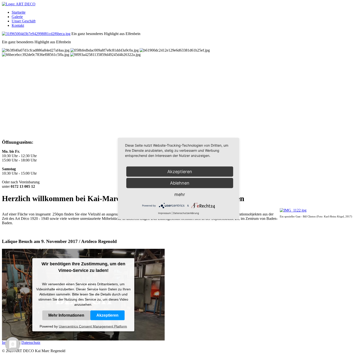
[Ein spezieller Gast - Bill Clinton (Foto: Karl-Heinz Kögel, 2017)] (293, 210)
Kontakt (18, 25)
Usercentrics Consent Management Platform (93, 326)
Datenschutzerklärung (186, 213)
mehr (179, 194)
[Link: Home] (18, 4)
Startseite (19, 12)
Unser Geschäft (23, 21)
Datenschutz (30, 342)
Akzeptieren (107, 315)
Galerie (17, 17)
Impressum (164, 213)
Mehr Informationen (66, 315)
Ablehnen (179, 183)
